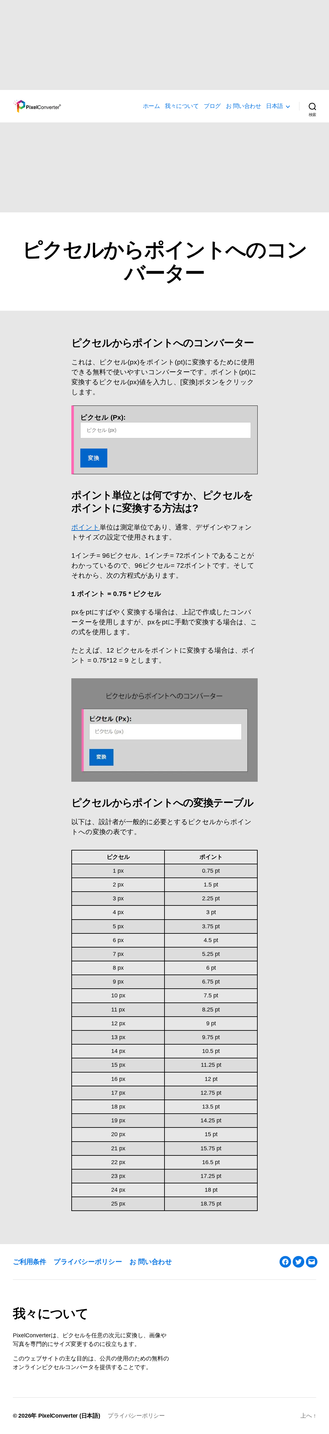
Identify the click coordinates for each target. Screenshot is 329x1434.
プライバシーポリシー (88, 1261)
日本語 (274, 106)
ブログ (212, 106)
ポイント (85, 527)
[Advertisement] (164, 45)
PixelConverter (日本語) (69, 1415)
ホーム (151, 106)
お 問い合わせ (243, 106)
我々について (182, 106)
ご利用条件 (29, 1261)
